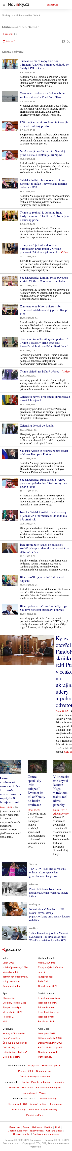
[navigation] (4, 4)
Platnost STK (45, 1056)
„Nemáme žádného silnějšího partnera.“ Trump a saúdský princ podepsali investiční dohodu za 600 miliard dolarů (44, 342)
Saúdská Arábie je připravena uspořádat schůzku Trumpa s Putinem (44, 452)
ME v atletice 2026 (12, 1012)
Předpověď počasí (51, 1065)
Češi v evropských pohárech (35, 1076)
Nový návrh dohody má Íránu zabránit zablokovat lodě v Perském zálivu (43, 95)
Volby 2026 (8, 962)
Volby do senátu (11, 981)
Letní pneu (56, 1104)
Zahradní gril (30, 1093)
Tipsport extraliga (12, 1007)
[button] (10, 64)
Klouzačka (27, 1087)
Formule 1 (8, 1016)
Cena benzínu (43, 1071)
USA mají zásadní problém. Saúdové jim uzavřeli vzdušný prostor (44, 124)
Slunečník (14, 1087)
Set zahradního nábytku (48, 1087)
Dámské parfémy (38, 1104)
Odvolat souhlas (21, 1134)
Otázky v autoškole (48, 1052)
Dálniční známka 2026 (50, 1038)
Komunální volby (11, 986)
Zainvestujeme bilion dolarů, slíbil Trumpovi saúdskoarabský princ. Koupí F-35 (43, 310)
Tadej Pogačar (45, 976)
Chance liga (9, 998)
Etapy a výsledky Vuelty (50, 967)
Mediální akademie (18, 1130)
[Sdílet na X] (68, 41)
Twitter (26, 1127)
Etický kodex (37, 1130)
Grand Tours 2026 (47, 986)
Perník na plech (46, 1021)
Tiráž (57, 1127)
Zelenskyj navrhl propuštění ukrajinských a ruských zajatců (45, 398)
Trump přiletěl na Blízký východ (39, 371)
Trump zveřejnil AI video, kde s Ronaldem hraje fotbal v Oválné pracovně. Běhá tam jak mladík (40, 248)
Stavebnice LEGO (17, 1104)
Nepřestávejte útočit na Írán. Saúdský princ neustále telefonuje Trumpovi (42, 153)
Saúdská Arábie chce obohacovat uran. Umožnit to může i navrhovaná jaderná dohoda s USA (43, 183)
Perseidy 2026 (25, 1071)
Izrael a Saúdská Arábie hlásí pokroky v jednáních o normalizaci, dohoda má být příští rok (43, 515)
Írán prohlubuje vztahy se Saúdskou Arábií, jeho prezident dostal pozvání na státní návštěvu (44, 548)
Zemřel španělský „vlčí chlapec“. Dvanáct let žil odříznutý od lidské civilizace (36, 790)
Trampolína (58, 1082)
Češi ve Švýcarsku (12, 1047)
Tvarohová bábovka (48, 1012)
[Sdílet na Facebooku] (63, 41)
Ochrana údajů (54, 1130)
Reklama (37, 1127)
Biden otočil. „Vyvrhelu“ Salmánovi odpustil (42, 579)
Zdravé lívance (46, 1007)
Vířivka (42, 1093)
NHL (5, 1021)
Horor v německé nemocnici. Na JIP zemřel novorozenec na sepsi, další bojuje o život (10, 790)
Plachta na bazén (40, 1082)
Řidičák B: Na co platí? (50, 1047)
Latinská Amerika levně (15, 1052)
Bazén (25, 1082)
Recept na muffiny (47, 1002)
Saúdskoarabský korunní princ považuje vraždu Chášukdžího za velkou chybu (44, 279)
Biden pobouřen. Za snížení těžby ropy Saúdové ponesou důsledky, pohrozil (43, 608)
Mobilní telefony (48, 1098)
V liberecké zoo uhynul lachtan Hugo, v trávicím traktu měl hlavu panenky (61, 790)
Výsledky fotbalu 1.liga (14, 1002)
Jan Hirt (42, 972)
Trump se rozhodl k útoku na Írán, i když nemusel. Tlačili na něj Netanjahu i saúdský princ (44, 216)
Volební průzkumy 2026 (15, 967)
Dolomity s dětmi (11, 1056)
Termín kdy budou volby (15, 976)
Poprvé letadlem (11, 1038)
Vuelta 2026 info (46, 962)
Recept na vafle (46, 1016)
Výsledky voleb (10, 972)
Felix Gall (43, 981)
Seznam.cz (52, 4)
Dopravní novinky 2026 (50, 1042)
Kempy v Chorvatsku (14, 1033)
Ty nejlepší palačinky (49, 998)
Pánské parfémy (34, 1115)
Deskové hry (18, 1109)
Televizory (33, 1109)
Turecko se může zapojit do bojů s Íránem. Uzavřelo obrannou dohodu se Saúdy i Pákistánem (44, 64)
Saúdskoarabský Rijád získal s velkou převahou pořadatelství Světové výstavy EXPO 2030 (44, 483)
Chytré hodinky (49, 1109)
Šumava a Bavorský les (15, 1042)
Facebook (14, 1127)
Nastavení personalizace (46, 1134)
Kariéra (48, 1127)
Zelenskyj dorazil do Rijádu (37, 425)
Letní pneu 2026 (46, 1033)
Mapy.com (33, 1065)
